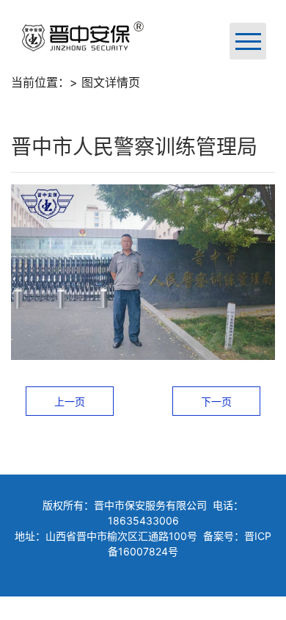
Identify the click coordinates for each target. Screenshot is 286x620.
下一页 (216, 401)
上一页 (69, 401)
